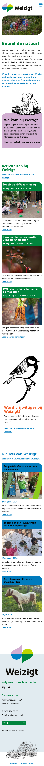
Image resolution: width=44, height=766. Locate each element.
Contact (31, 763)
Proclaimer (23, 763)
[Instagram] (4, 688)
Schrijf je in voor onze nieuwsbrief (14, 723)
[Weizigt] (17, 13)
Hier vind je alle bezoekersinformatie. (22, 142)
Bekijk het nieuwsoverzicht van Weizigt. (21, 459)
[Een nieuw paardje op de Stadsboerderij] (22, 611)
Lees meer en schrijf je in (13, 337)
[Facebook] (10, 688)
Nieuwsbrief (13, 763)
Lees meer (7, 230)
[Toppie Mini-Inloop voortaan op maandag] (22, 499)
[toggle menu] (40, 4)
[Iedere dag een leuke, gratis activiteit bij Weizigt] (22, 555)
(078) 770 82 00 (10, 711)
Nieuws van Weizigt (19, 454)
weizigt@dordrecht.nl (12, 715)
